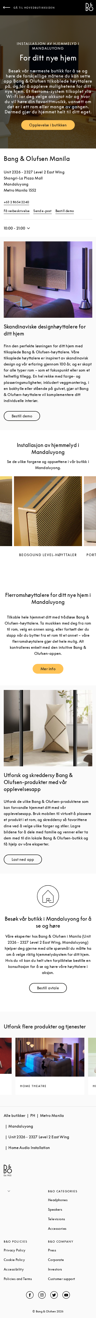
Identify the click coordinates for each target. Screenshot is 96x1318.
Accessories (70, 1228)
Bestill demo (64, 211)
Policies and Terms (26, 1279)
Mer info (52, 669)
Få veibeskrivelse (17, 211)
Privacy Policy (26, 1250)
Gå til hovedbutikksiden (34, 7)
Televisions (70, 1219)
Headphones (70, 1200)
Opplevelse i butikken (52, 126)
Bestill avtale (52, 989)
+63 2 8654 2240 (16, 202)
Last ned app (27, 860)
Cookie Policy (26, 1260)
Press (69, 1250)
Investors (70, 1269)
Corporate (70, 1260)
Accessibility (26, 1269)
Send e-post (42, 211)
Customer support (70, 1279)
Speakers (70, 1209)
